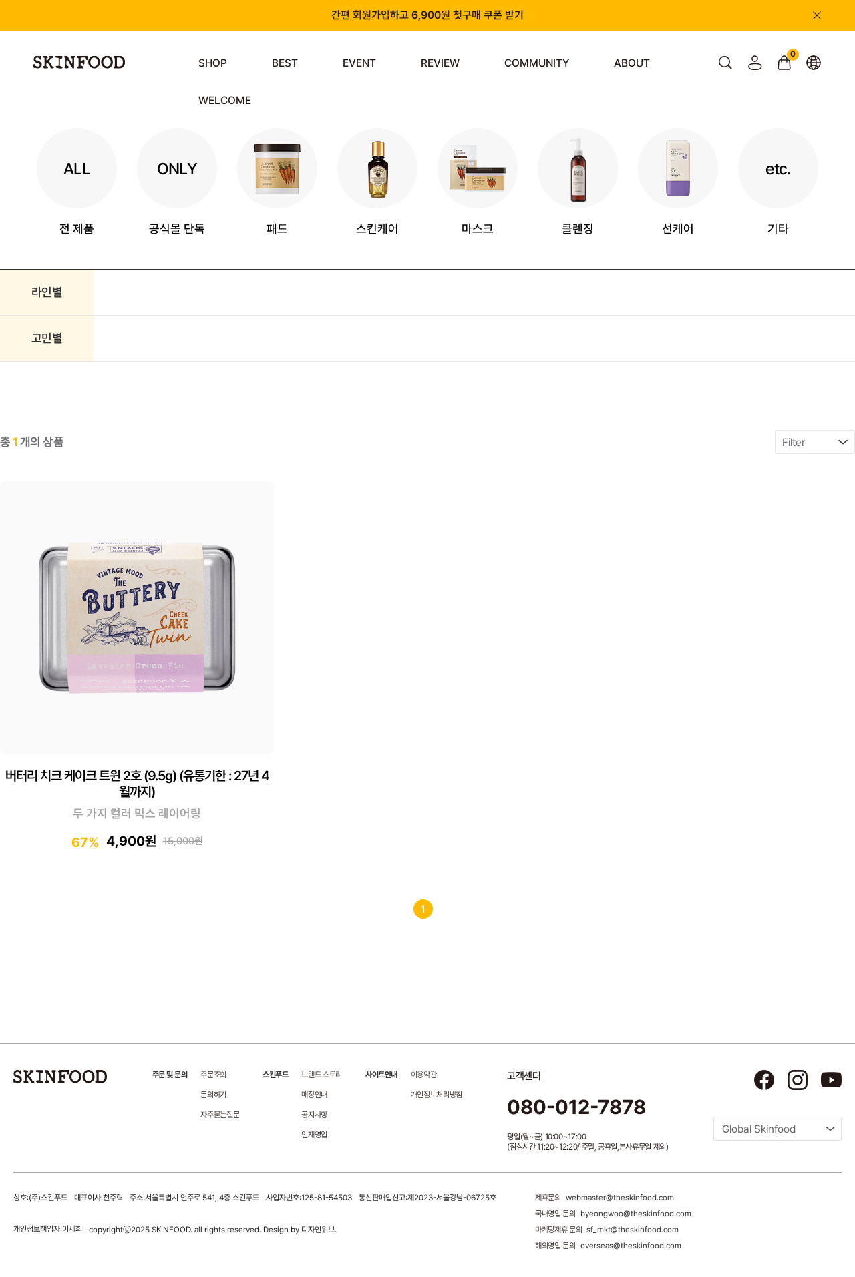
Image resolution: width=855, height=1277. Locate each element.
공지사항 (314, 1114)
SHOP (212, 63)
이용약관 (424, 1074)
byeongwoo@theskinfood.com (635, 1213)
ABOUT (632, 63)
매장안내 (314, 1094)
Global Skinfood (759, 1129)
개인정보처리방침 (436, 1094)
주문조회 (213, 1074)
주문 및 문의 (170, 1074)
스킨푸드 (275, 1074)
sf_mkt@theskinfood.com (632, 1229)
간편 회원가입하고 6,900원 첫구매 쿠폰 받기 (427, 15)
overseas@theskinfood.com (630, 1245)
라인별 (46, 292)
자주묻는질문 (219, 1114)
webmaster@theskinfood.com (620, 1197)
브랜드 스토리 (321, 1074)
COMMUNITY (536, 63)
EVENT (359, 63)
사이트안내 (381, 1074)
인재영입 (314, 1134)
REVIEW (440, 63)
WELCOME (224, 100)
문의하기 (213, 1094)
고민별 (46, 338)
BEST (285, 63)
